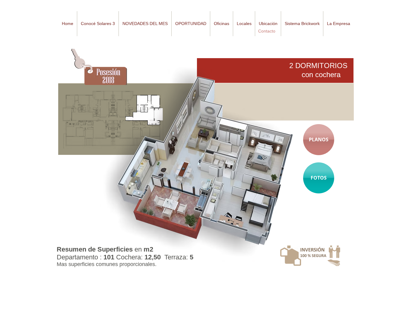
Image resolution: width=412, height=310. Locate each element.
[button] (145, 23)
